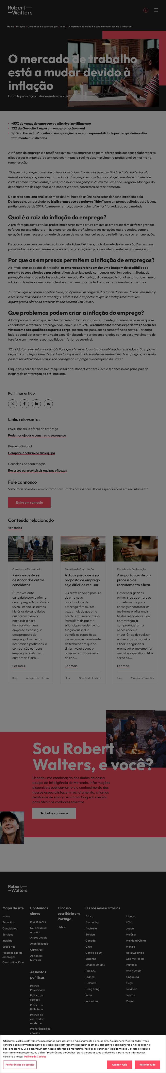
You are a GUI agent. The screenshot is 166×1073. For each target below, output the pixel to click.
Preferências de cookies (19, 1064)
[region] (83, 1054)
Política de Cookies (35, 1056)
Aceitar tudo (119, 1064)
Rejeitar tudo (147, 1064)
